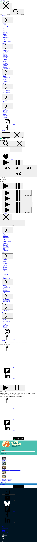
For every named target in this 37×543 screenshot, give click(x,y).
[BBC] (3, 537)
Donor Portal (3, 130)
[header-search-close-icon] (16, 149)
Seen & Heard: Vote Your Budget (7, 31)
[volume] (18, 171)
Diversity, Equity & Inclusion (6, 111)
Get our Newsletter (5, 32)
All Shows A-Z (5, 57)
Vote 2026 (4, 23)
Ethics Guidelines (5, 112)
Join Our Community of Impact (6, 90)
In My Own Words (5, 80)
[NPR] (4, 535)
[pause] (17, 162)
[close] (6, 217)
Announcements (5, 322)
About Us (3, 102)
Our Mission (4, 114)
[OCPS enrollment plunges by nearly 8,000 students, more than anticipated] (4, 473)
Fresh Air (4, 66)
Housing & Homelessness (6, 27)
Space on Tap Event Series (6, 100)
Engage (4, 60)
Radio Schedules (5, 49)
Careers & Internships (5, 320)
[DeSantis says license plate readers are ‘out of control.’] (4, 464)
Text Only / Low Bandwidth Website (7, 78)
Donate (12, 159)
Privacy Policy (3, 529)
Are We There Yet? (5, 51)
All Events (4, 101)
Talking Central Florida (5, 53)
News (2, 226)
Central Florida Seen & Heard (6, 68)
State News (4, 24)
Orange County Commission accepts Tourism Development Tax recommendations (11, 470)
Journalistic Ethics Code (3, 482)
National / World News (5, 244)
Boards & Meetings (5, 110)
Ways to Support (4, 83)
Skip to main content (2, 0)
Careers (2, 525)
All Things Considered (5, 56)
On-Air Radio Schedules (4, 213)
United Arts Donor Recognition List (6, 532)
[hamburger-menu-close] (6, 6)
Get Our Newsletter (4, 15)
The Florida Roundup (5, 64)
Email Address (3, 450)
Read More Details (2, 484)
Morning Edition (5, 55)
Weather (4, 30)
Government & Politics (5, 35)
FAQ (3, 113)
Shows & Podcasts (4, 43)
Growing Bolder (5, 54)
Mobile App (4, 76)
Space (4, 29)
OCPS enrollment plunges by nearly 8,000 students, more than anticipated (10, 474)
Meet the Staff (4, 109)
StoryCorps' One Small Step (6, 77)
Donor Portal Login (4, 531)
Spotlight (4, 62)
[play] (6, 162)
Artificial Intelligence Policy (5, 528)
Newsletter (4, 75)
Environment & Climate (6, 246)
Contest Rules (3, 530)
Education (4, 28)
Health (4, 38)
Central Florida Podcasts (6, 50)
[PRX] (3, 539)
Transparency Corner (5, 40)
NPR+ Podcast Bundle (5, 277)
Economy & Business (5, 26)
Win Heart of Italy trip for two (6, 89)
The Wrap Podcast (5, 52)
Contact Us (4, 82)
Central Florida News (5, 33)
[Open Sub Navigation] (7, 20)
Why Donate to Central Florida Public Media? (5, 480)
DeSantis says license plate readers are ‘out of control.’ (8, 465)
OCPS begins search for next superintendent (7, 479)
